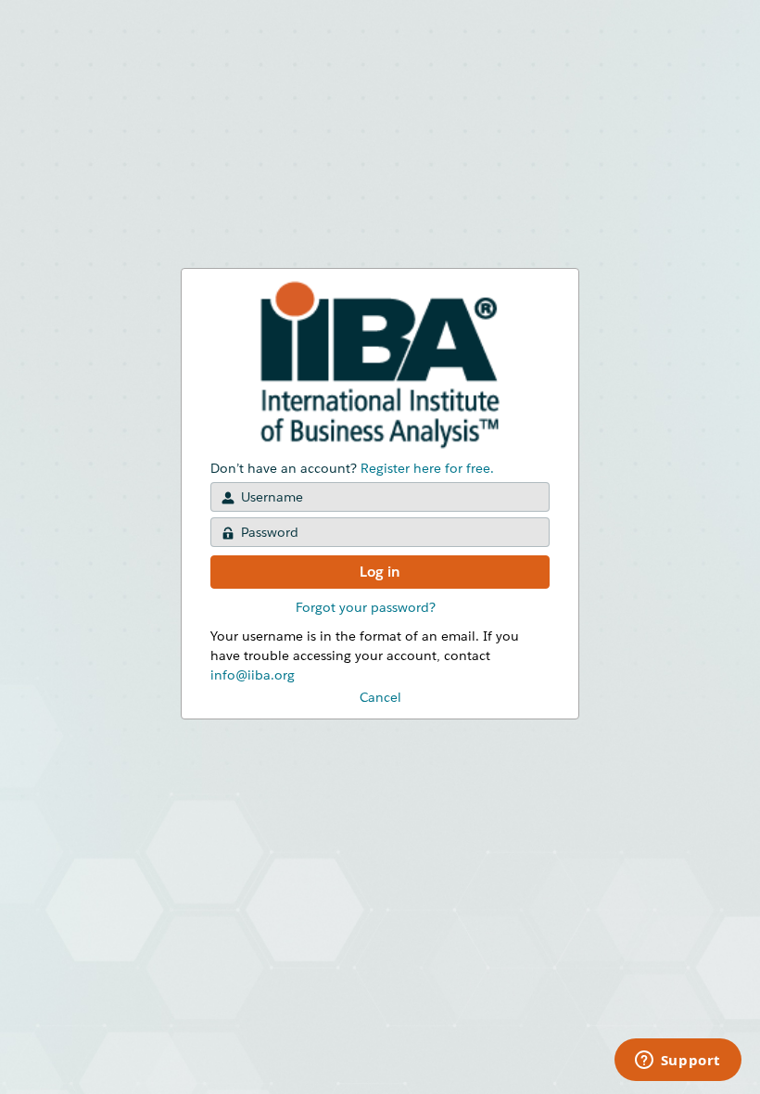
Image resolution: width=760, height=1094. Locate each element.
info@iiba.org (252, 675)
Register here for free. (427, 468)
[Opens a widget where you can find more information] (677, 1061)
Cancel (380, 697)
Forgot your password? (366, 607)
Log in (380, 571)
